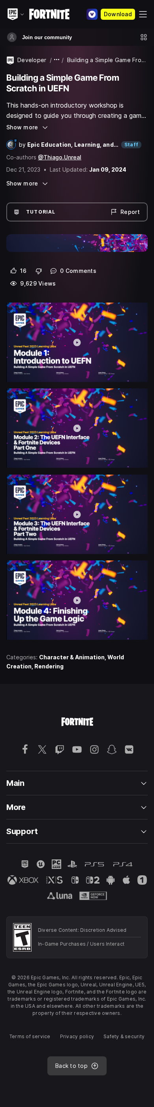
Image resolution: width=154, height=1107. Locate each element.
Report (130, 211)
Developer (32, 60)
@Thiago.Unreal (59, 157)
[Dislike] (39, 271)
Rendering (49, 666)
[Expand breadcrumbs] (57, 60)
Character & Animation (72, 657)
